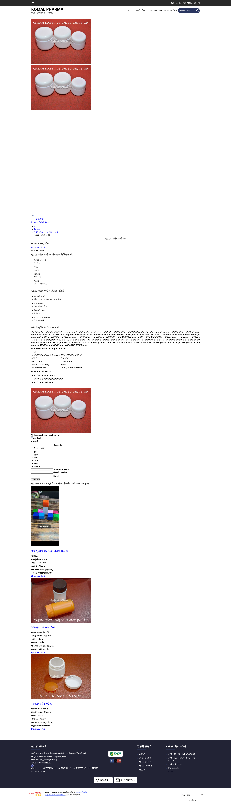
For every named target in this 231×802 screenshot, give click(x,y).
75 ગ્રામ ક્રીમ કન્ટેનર (41, 703)
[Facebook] (112, 762)
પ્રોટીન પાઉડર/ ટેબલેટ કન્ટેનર (46, 232)
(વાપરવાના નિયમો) (81, 792)
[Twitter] (115, 762)
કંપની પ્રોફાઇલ (141, 10)
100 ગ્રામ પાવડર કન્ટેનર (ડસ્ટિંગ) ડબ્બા (49, 550)
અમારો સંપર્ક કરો (170, 10)
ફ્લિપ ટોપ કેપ (173, 768)
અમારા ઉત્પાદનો (156, 10)
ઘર (35, 226)
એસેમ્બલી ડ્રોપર (175, 764)
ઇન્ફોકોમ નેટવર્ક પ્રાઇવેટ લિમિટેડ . (55, 795)
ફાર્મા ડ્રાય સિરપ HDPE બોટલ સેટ (181, 754)
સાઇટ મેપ (142, 770)
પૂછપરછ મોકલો (40, 219)
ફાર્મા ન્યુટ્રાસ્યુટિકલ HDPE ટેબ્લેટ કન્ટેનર (181, 759)
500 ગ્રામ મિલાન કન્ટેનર (43, 627)
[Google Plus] (119, 762)
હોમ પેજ (130, 10)
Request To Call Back (40, 222)
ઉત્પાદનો (37, 229)
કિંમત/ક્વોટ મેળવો (38, 247)
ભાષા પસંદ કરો (191, 800)
